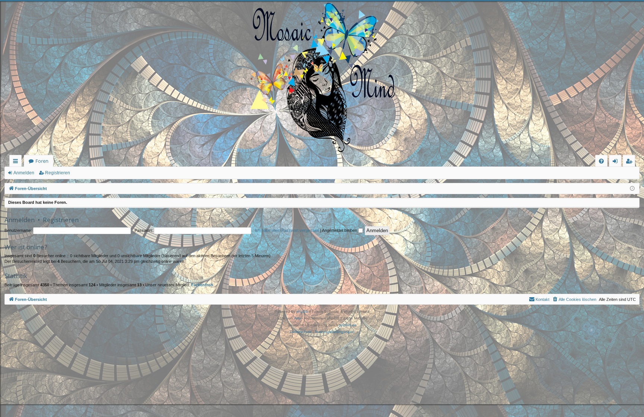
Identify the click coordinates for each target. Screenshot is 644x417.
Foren (41, 161)
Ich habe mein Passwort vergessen (287, 230)
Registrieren (57, 172)
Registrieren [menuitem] (630, 162)
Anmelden (23, 172)
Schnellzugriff (17, 162)
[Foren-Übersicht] (322, 78)
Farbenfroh (202, 285)
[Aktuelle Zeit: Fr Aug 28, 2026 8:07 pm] (632, 188)
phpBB (302, 311)
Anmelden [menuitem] (616, 162)
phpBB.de (348, 325)
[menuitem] (601, 161)
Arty (297, 318)
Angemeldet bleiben (340, 230)
